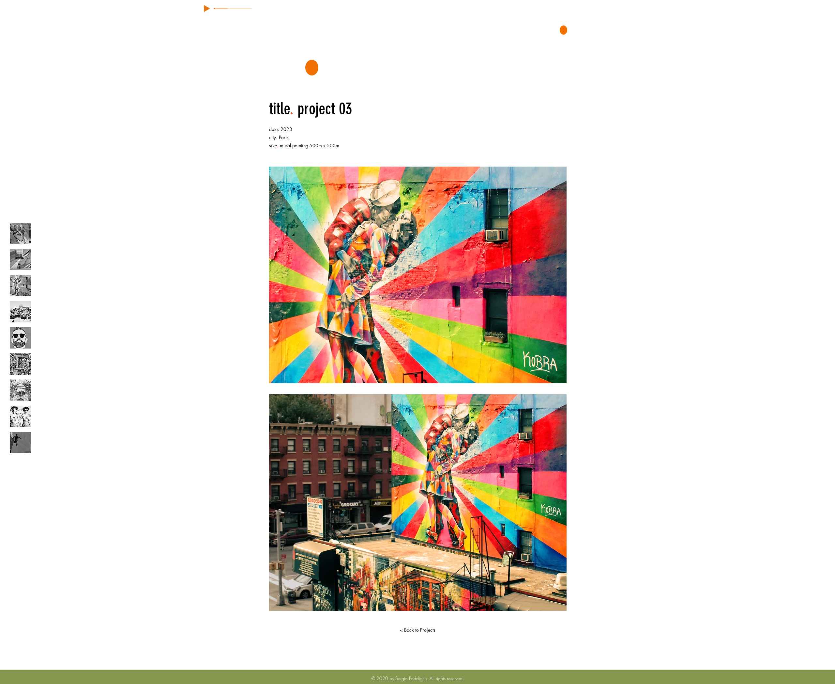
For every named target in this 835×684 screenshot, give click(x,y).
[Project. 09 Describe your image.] (20, 442)
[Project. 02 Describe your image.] (20, 259)
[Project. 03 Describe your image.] (20, 285)
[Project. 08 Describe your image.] (20, 416)
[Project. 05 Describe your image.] (20, 338)
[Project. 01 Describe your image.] (20, 233)
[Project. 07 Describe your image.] (20, 390)
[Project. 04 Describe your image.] (20, 311)
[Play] (207, 8)
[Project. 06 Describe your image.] (20, 364)
